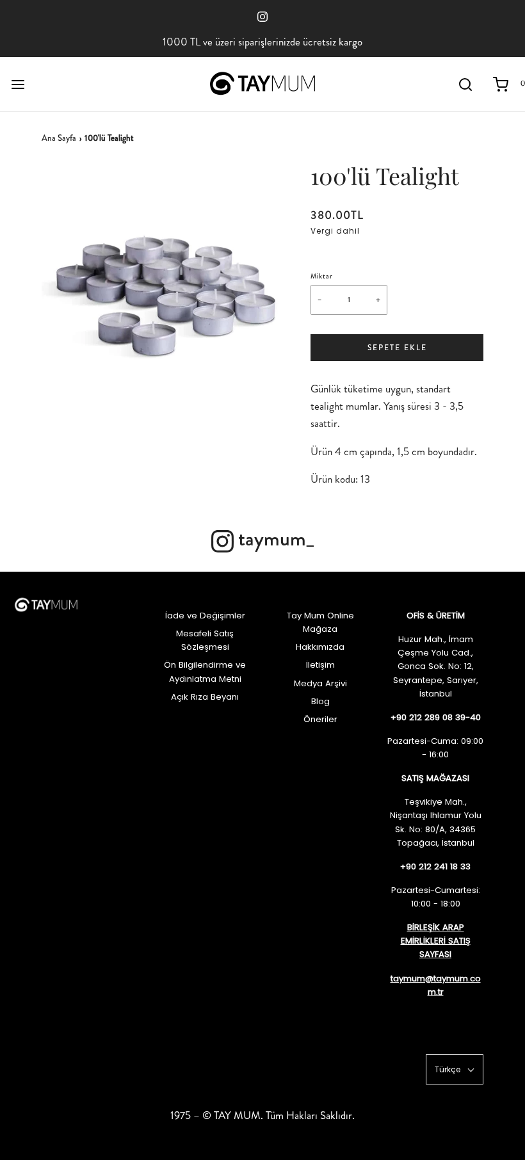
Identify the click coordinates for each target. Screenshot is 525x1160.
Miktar (322, 276)
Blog (320, 701)
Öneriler (320, 719)
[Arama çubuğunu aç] (465, 84)
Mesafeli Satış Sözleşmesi (205, 640)
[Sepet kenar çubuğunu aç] (501, 84)
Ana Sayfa (59, 138)
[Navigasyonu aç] (17, 84)
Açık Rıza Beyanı (205, 697)
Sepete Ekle (397, 347)
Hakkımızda (320, 647)
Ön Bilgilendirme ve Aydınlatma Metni (205, 671)
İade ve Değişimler (205, 615)
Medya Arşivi (320, 683)
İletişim (320, 665)
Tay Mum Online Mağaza (320, 622)
